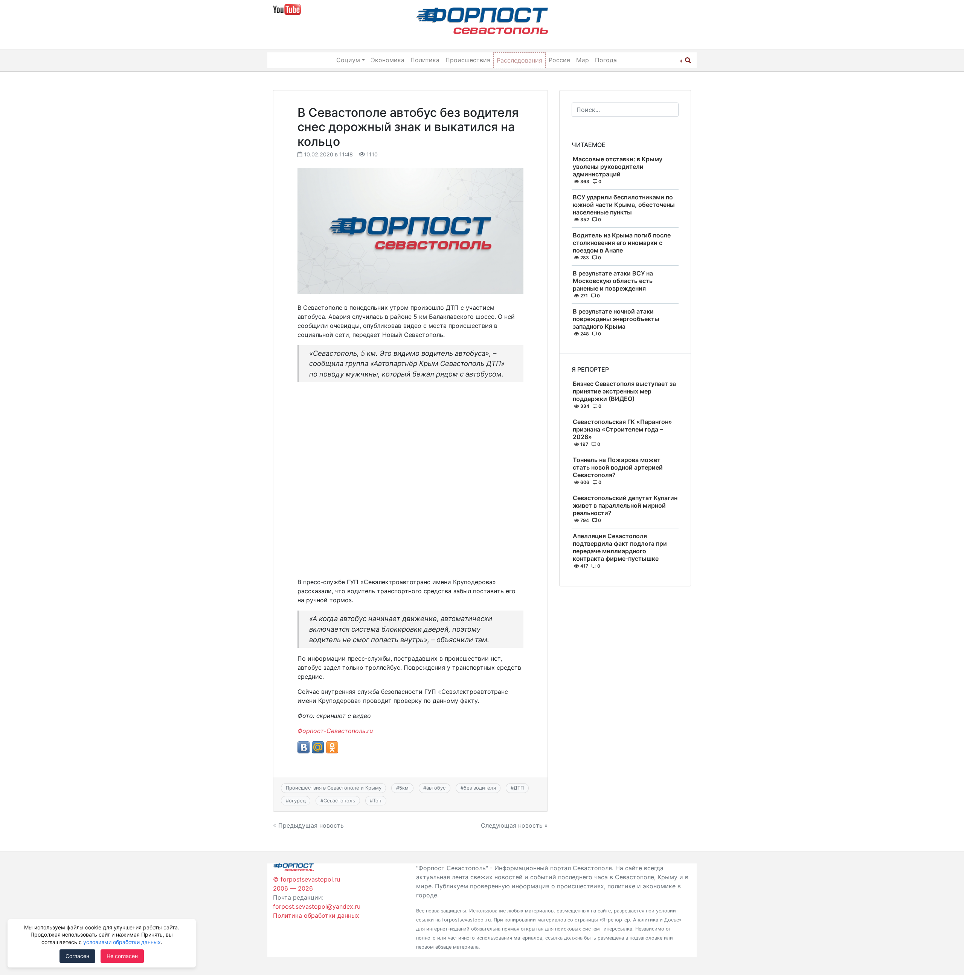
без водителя (480, 788)
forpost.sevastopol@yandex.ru (316, 906)
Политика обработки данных (316, 915)
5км (404, 788)
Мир (582, 60)
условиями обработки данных (122, 942)
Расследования (519, 60)
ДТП (519, 788)
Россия (559, 60)
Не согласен (122, 956)
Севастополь (339, 800)
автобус (435, 788)
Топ (377, 800)
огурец (297, 800)
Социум (348, 60)
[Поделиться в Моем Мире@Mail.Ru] (318, 747)
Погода (606, 60)
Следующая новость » (514, 825)
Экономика (387, 60)
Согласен (77, 956)
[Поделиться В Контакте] (303, 747)
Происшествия (467, 60)
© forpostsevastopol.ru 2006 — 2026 (306, 884)
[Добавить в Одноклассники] (332, 747)
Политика (424, 60)
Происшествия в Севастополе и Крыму (333, 788)
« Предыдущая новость (308, 825)
